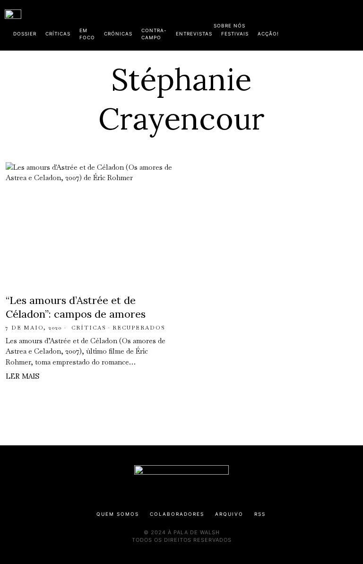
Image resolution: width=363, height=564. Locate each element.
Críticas (88, 327)
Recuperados (138, 327)
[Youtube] (327, 23)
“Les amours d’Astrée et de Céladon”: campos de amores (76, 307)
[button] (353, 25)
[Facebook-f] (267, 23)
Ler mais (22, 376)
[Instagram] (297, 23)
